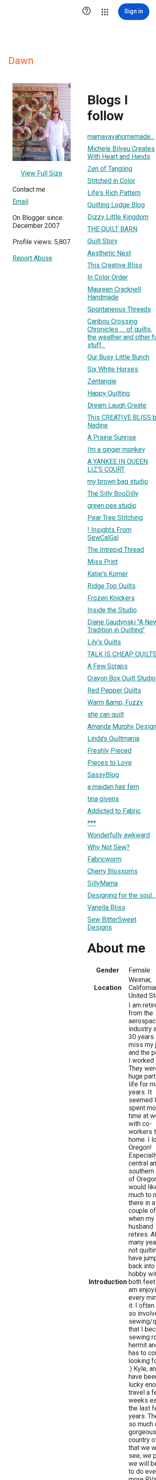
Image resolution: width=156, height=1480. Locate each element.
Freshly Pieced (109, 751)
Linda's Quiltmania (113, 738)
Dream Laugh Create (116, 405)
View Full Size (41, 173)
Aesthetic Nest (109, 253)
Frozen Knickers (111, 598)
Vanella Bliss (106, 907)
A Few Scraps (107, 666)
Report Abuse (32, 258)
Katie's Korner (107, 574)
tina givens (103, 799)
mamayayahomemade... (120, 137)
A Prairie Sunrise (111, 437)
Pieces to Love (109, 763)
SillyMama (102, 883)
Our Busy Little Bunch (118, 357)
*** (91, 823)
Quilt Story (102, 241)
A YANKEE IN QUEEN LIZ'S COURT (117, 465)
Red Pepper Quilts (114, 690)
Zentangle (101, 381)
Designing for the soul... (121, 895)
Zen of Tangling (109, 169)
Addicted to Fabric (114, 811)
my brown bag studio (117, 481)
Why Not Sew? (108, 847)
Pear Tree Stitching (115, 518)
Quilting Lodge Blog (116, 205)
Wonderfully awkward (118, 835)
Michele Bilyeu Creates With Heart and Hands (121, 153)
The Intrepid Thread (115, 550)
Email (20, 201)
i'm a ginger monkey (116, 449)
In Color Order (107, 277)
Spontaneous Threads (119, 309)
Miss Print (102, 562)
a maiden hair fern (113, 787)
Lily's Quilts (104, 642)
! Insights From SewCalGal (109, 534)
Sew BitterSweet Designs (111, 923)
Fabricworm (104, 859)
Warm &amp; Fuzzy (115, 702)
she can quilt (105, 714)
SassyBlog (103, 775)
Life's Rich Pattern (114, 193)
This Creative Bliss (114, 265)
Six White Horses (112, 369)
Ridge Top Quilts (111, 586)
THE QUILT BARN (112, 229)
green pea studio (111, 506)
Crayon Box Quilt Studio (121, 678)
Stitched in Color (111, 181)
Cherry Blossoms (112, 871)
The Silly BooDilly (113, 493)
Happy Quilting (108, 393)
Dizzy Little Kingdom (118, 217)
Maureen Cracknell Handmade (114, 293)
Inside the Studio (112, 610)
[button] (87, 12)
